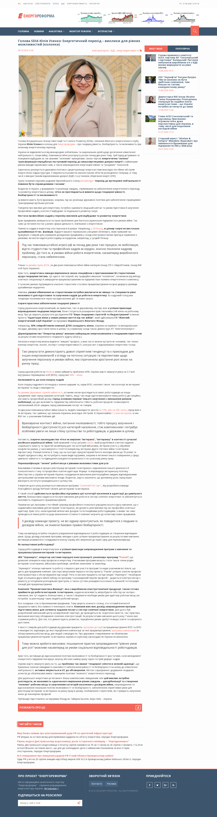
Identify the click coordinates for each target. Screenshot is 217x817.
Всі (19, 3)
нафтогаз (28, 3)
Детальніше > (51, 788)
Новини (39, 31)
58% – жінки (75, 374)
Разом (124, 557)
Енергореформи (67, 144)
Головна (23, 31)
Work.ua (50, 371)
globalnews (36, 16)
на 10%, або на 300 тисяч (112, 409)
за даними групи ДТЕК (37, 265)
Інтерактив (105, 31)
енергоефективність (77, 3)
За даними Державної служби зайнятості (40, 392)
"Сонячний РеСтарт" (90, 485)
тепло (56, 3)
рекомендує (86, 180)
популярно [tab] (183, 48)
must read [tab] (155, 48)
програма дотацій (93, 627)
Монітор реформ (80, 31)
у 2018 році (97, 228)
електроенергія (42, 3)
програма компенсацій (124, 630)
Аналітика (55, 31)
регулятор (94, 3)
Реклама (111, 783)
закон (90, 442)
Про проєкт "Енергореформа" (42, 776)
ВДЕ (63, 3)
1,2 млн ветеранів (121, 413)
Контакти (97, 783)
